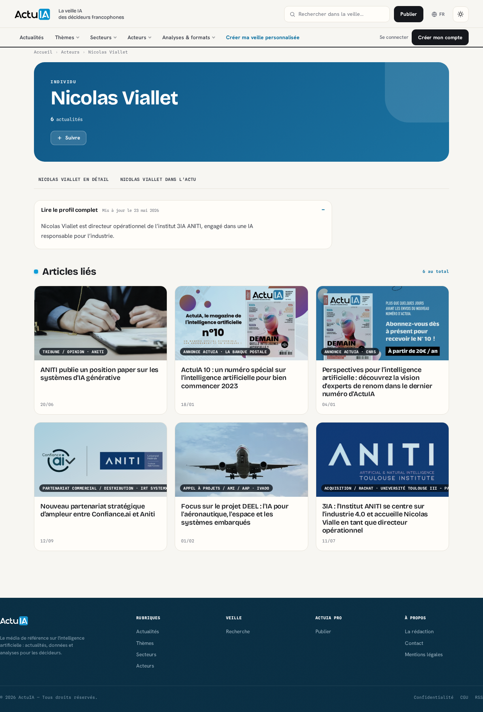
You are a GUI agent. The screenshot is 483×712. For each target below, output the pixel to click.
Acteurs (137, 37)
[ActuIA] (32, 14)
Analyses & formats (186, 37)
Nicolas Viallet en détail (73, 179)
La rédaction (419, 631)
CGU (464, 697)
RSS (479, 697)
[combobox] (341, 14)
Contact (414, 643)
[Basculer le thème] (461, 14)
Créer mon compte (440, 37)
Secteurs (101, 37)
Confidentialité (434, 697)
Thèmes (64, 37)
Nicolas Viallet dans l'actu (158, 179)
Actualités (32, 37)
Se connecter (394, 37)
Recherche (238, 631)
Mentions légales (424, 654)
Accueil (43, 52)
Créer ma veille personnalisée (263, 37)
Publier (408, 14)
